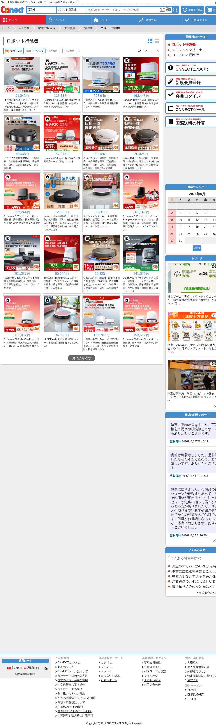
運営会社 (192, 680)
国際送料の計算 (110, 675)
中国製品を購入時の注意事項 (75, 715)
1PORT (191, 699)
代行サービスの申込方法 (73, 675)
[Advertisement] (81, 396)
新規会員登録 (152, 662)
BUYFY (192, 690)
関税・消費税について (71, 702)
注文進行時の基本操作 (71, 684)
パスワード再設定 (155, 671)
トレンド (106, 671)
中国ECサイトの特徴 (70, 706)
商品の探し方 (66, 667)
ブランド (106, 667)
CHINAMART (195, 694)
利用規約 (192, 662)
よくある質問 (152, 680)
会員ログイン (152, 667)
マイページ (151, 675)
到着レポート (109, 680)
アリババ (37, 50)
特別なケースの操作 (70, 689)
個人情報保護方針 (198, 667)
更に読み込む (81, 358)
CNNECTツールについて (73, 671)
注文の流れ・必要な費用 (73, 680)
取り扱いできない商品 (71, 693)
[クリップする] (7, 60)
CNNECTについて (69, 662)
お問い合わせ (152, 684)
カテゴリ (106, 662)
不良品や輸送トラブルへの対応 (77, 698)
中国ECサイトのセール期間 (75, 711)
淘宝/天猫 (16, 50)
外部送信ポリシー (198, 671)
